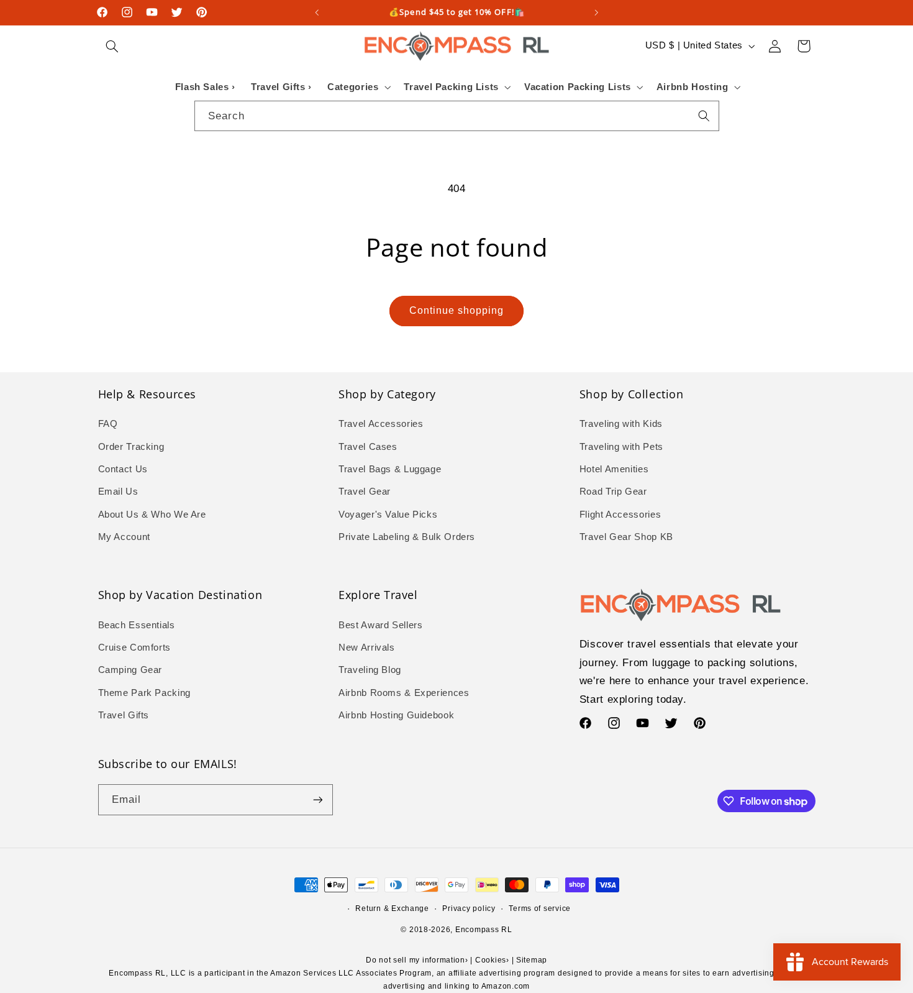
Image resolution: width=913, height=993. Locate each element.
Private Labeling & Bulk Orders (406, 537)
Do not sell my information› (417, 960)
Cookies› (492, 960)
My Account (124, 537)
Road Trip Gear (613, 491)
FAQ (108, 424)
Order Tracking (131, 447)
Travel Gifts (124, 715)
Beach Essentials (136, 625)
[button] (112, 46)
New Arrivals (366, 647)
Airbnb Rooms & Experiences (403, 693)
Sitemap (531, 960)
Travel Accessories (380, 424)
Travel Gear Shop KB (626, 537)
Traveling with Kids (621, 424)
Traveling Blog (369, 670)
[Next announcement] (596, 12)
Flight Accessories (620, 514)
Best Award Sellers (380, 625)
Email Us (118, 491)
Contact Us (123, 469)
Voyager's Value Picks (387, 514)
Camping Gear (130, 670)
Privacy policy (468, 908)
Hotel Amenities (613, 469)
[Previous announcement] (316, 12)
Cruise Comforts (134, 647)
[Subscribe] (317, 799)
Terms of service (540, 908)
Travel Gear (364, 491)
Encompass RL (483, 929)
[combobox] (457, 115)
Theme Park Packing (144, 693)
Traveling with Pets (621, 447)
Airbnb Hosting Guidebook (396, 715)
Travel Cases (367, 447)
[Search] (703, 115)
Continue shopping (456, 310)
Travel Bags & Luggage (389, 469)
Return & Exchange (392, 908)
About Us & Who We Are (152, 514)
